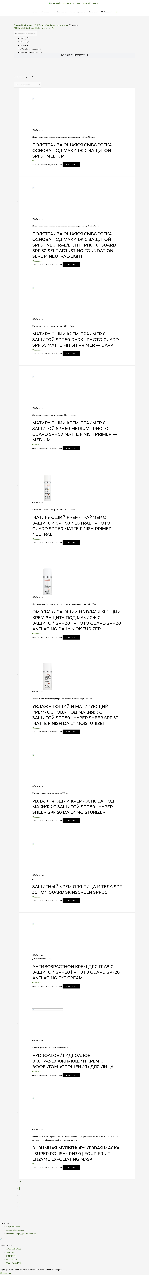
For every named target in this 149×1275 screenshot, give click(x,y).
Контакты (93, 12)
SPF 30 (25, 38)
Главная (35, 12)
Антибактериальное (31, 49)
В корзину (71, 164)
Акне (25, 45)
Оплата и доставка (77, 12)
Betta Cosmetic (61, 12)
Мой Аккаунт (106, 12)
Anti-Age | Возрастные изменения (55, 25)
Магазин (45, 12)
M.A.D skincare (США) (30, 25)
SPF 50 (25, 42)
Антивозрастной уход (32, 52)
